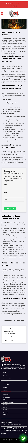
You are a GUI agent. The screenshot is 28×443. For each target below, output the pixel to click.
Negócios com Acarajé (8, 406)
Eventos (5, 401)
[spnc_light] (26, 14)
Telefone (6, 200)
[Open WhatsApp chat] (23, 438)
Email (6, 192)
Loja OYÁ (5, 375)
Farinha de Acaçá (8, 331)
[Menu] (2, 13)
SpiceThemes (16, 440)
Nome (5, 184)
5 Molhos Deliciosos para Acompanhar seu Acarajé (15, 430)
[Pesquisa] (23, 14)
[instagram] (13, 6)
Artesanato (6, 394)
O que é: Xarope (8, 340)
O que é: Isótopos (8, 336)
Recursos (5, 412)
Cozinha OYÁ (6, 396)
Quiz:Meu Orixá (6, 382)
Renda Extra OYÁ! (7, 379)
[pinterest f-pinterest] (14, 6)
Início (4, 372)
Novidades (5, 407)
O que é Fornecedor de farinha (12, 338)
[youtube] (16, 6)
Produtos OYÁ (6, 409)
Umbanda (7, 384)
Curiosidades (6, 397)
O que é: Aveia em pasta (10, 333)
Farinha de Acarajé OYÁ (8, 402)
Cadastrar (10, 208)
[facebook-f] (11, 6)
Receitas (5, 411)
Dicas (4, 399)
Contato (5, 387)
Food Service (6, 404)
